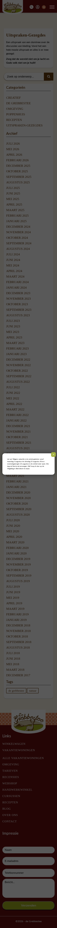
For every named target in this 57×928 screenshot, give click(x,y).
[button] (52, 7)
